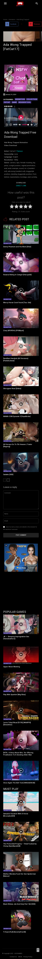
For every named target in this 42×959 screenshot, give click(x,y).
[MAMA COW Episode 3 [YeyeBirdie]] (21, 404)
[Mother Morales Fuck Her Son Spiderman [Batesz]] (21, 861)
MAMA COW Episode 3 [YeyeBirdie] (16, 416)
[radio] (12, 206)
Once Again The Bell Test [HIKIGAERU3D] (19, 783)
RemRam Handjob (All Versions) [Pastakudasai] (15, 359)
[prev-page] (4, 480)
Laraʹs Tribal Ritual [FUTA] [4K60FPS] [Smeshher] (17, 723)
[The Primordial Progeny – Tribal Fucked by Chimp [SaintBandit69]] (21, 831)
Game (14, 102)
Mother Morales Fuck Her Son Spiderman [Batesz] (19, 875)
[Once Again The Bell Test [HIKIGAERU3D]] (21, 770)
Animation (12, 19)
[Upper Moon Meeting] (21, 654)
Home (5, 19)
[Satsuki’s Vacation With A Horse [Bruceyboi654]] (21, 801)
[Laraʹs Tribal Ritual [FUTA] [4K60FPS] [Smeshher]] (21, 710)
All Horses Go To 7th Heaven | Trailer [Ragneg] (17, 445)
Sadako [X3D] (8, 474)
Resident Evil (25, 102)
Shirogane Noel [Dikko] (12, 388)
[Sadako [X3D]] (21, 462)
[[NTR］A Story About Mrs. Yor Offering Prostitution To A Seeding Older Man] (21, 740)
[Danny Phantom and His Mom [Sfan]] (21, 234)
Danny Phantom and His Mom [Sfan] (17, 246)
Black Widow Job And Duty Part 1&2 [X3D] (19, 904)
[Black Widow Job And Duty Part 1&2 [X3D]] (21, 892)
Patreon (20, 151)
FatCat (7, 102)
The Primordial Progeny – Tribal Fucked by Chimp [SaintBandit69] (20, 845)
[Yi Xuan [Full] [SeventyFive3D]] (21, 919)
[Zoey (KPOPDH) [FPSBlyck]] (21, 318)
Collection (32, 99)
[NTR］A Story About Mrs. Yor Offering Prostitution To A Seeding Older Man (18, 753)
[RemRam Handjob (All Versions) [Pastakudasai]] (21, 346)
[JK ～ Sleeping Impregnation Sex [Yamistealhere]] (21, 624)
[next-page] (8, 480)
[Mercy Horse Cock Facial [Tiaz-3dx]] (21, 290)
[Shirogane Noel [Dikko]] (21, 376)
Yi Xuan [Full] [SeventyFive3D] (14, 932)
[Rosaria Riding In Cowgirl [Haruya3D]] (21, 262)
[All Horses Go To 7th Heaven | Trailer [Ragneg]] (21, 432)
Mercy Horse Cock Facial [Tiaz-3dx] (17, 302)
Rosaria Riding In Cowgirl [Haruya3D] (17, 274)
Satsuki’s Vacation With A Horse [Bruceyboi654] (15, 814)
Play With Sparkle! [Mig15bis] (14, 694)
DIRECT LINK (21, 185)
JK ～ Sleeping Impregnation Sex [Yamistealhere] (16, 637)
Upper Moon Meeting (11, 666)
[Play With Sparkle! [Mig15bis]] (21, 682)
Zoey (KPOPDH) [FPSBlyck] (13, 330)
